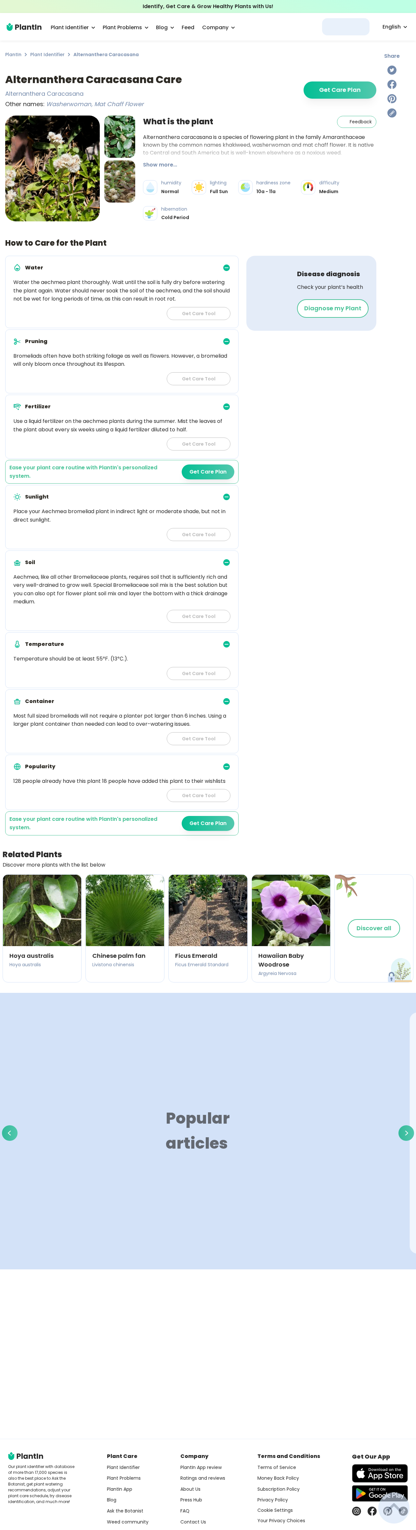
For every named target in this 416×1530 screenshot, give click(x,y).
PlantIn (13, 54)
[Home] (24, 26)
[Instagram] (356, 1511)
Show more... (160, 164)
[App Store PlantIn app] (380, 1473)
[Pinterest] (391, 98)
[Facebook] (391, 84)
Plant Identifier (47, 54)
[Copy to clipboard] (391, 112)
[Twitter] (391, 70)
